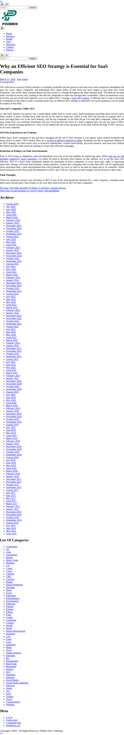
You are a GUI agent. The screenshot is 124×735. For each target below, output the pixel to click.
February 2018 (13, 473)
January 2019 (12, 443)
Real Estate (11, 663)
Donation (10, 587)
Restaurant (11, 666)
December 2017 (13, 479)
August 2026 (12, 204)
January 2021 (12, 378)
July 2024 (10, 266)
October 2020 (12, 386)
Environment (12, 601)
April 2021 (11, 370)
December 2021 (13, 348)
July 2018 (10, 460)
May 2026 (11, 212)
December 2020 (13, 381)
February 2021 (13, 375)
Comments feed (13, 723)
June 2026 (11, 209)
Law (8, 636)
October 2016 (12, 517)
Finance (10, 50)
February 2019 (13, 441)
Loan (8, 642)
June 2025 (11, 239)
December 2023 (13, 283)
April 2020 (11, 403)
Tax (8, 691)
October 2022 (12, 321)
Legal (8, 639)
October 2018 (12, 452)
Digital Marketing (14, 584)
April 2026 (11, 215)
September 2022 (14, 324)
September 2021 (14, 356)
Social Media (12, 680)
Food (8, 614)
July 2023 (10, 296)
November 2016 (14, 514)
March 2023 (12, 307)
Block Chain (12, 560)
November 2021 (14, 351)
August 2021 (12, 359)
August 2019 (12, 424)
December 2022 (13, 315)
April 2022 (11, 337)
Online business (13, 653)
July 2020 (10, 394)
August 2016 (12, 522)
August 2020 (12, 392)
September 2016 (14, 520)
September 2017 (14, 487)
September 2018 (14, 454)
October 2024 (12, 258)
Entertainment (12, 598)
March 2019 (12, 438)
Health (9, 39)
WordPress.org (13, 725)
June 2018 (11, 463)
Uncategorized (13, 702)
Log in (9, 717)
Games (9, 617)
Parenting (10, 655)
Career (9, 568)
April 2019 (11, 435)
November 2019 (14, 416)
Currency (10, 579)
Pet (7, 658)
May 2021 (11, 367)
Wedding (10, 704)
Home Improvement (15, 631)
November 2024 (14, 255)
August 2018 (12, 457)
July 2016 (10, 525)
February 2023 (13, 310)
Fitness (9, 612)
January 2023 (12, 313)
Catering (10, 574)
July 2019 (10, 427)
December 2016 (13, 512)
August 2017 (12, 490)
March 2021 (12, 373)
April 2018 (11, 468)
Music (9, 647)
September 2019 (14, 422)
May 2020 (11, 400)
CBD (8, 576)
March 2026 (12, 217)
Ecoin (9, 593)
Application (11, 546)
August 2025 (12, 236)
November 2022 (14, 318)
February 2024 (13, 277)
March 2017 (12, 503)
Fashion (10, 47)
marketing (11, 644)
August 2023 (12, 294)
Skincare (10, 677)
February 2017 (13, 506)
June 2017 (11, 495)
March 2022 (12, 340)
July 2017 (10, 493)
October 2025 (12, 231)
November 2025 (14, 228)
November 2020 (14, 383)
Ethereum (10, 604)
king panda (22, 79)
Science (9, 669)
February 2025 (13, 247)
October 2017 (12, 484)
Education (11, 595)
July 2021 (10, 362)
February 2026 (13, 220)
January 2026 (12, 223)
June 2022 (11, 332)
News (9, 650)
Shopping (10, 44)
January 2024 (12, 280)
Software (10, 685)
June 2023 (11, 299)
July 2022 (10, 329)
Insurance (10, 633)
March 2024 (12, 274)
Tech (8, 41)
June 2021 (11, 364)
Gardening (11, 620)
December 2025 (13, 225)
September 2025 (14, 234)
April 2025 (11, 244)
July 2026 (10, 206)
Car (8, 565)
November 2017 (14, 482)
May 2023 (11, 302)
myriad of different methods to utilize (64, 140)
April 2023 (11, 304)
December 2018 (13, 446)
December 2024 (13, 253)
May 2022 (11, 334)
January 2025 (12, 250)
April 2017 (11, 501)
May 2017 (11, 498)
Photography (12, 661)
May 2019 (11, 433)
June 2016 (11, 528)
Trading (9, 696)
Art (7, 549)
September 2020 (14, 389)
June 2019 (11, 430)
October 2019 (12, 419)
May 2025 (11, 242)
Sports (9, 688)
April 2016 (11, 533)
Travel (9, 699)
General (10, 623)
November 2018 (14, 449)
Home (9, 33)
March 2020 (12, 405)
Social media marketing (17, 683)
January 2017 (12, 509)
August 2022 (12, 326)
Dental (9, 582)
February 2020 (13, 408)
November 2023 (14, 285)
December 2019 (13, 413)
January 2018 (12, 476)
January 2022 (12, 345)
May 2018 (11, 465)
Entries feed (11, 720)
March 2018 (12, 471)
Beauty (9, 557)
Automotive (11, 554)
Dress (8, 590)
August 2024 (12, 264)
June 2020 (11, 397)
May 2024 (11, 269)
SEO (8, 672)
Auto (8, 552)
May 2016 (11, 531)
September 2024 (14, 261)
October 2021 (12, 354)
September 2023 (14, 291)
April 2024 (11, 272)
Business (10, 36)
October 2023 (12, 288)
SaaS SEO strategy (81, 98)
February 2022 (13, 343)
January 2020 (12, 411)
